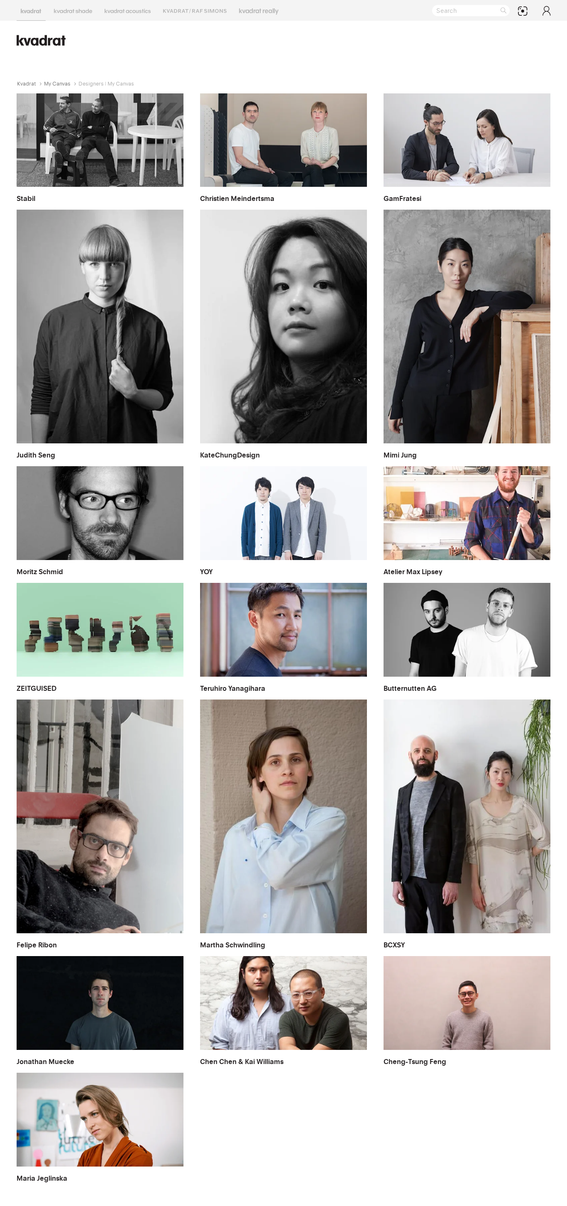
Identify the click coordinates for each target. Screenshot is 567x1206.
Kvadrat (26, 84)
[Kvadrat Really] (259, 10)
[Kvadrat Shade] (73, 10)
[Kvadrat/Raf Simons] (195, 10)
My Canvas (57, 84)
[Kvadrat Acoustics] (127, 10)
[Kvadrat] (31, 10)
